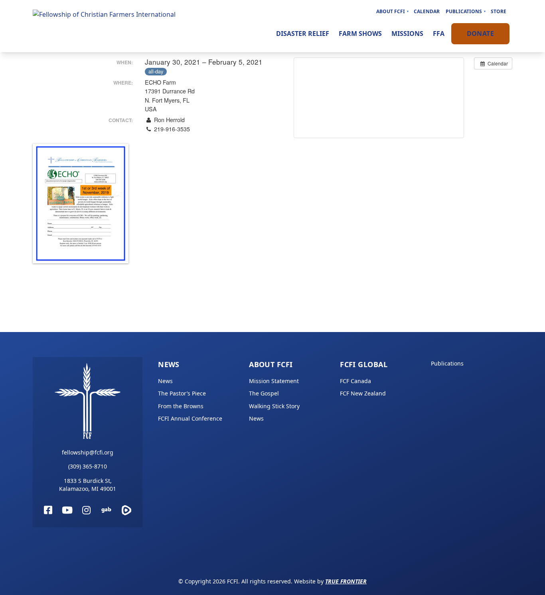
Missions (407, 33)
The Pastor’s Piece (182, 393)
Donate (480, 33)
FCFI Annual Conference (190, 418)
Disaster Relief (302, 33)
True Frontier (346, 581)
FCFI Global (363, 364)
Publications (464, 11)
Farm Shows (360, 33)
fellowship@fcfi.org (87, 452)
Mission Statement (274, 381)
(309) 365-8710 (87, 466)
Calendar (427, 11)
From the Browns (180, 406)
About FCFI (390, 11)
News (169, 364)
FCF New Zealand (363, 393)
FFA (438, 33)
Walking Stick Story (274, 406)
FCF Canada (355, 381)
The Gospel (264, 393)
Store (498, 11)
